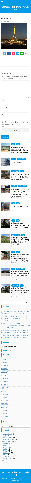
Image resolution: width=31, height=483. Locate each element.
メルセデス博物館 (16, 162)
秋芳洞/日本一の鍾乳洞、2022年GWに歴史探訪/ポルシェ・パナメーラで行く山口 (20, 225)
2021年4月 (4, 410)
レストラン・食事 (8, 439)
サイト (4, 115)
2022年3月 (4, 381)
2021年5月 (4, 407)
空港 (4, 455)
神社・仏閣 (6, 453)
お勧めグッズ (7, 434)
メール (4, 107)
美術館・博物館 (8, 458)
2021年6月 (4, 404)
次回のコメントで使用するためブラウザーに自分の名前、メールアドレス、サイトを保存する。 (15, 124)
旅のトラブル (7, 447)
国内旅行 (6, 443)
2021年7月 (4, 401)
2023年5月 (4, 359)
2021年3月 (4, 413)
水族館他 (6, 449)
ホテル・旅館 (7, 438)
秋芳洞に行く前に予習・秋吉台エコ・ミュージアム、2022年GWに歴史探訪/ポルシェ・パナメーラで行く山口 (15, 325)
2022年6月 (4, 372)
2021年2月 (4, 417)
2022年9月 (4, 362)
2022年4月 (4, 378)
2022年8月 (4, 366)
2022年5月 (4, 375)
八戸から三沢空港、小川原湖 (20, 206)
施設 (4, 445)
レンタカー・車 (8, 441)
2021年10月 (5, 391)
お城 (4, 436)
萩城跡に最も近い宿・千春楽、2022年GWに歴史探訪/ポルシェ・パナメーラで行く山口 (15, 336)
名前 (4, 100)
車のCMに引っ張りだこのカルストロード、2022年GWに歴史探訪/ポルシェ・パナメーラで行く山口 (15, 318)
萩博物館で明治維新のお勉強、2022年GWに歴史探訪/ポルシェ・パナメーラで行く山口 (15, 331)
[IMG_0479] (17, 53)
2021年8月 (4, 397)
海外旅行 (6, 451)
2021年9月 (4, 394)
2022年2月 (4, 385)
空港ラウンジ (7, 456)
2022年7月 (4, 369)
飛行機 (5, 462)
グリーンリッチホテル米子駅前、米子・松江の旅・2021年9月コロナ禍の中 (20, 177)
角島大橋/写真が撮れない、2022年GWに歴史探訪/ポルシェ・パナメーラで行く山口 (20, 150)
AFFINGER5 (16, 480)
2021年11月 (4, 388)
